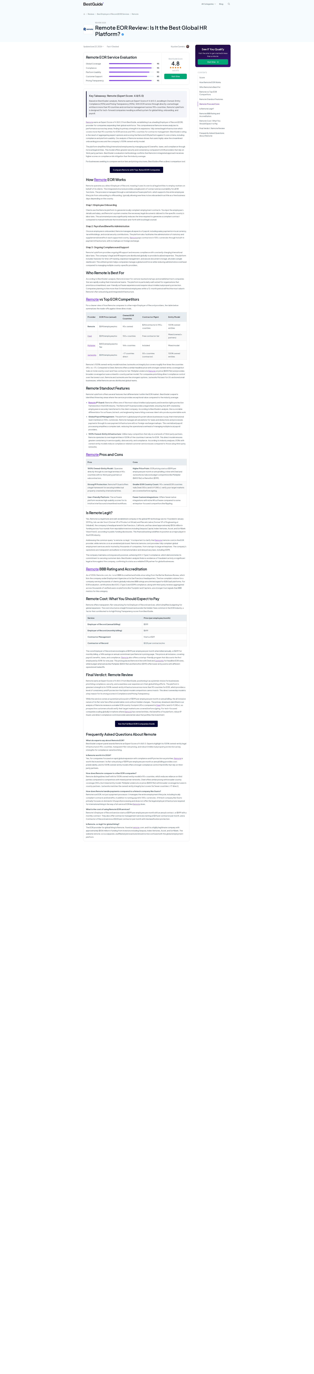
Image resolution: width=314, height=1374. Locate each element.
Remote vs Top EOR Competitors (208, 93)
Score (202, 77)
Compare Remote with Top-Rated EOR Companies (136, 170)
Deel (90, 336)
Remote (89, 122)
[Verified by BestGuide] (122, 34)
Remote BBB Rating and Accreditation (209, 114)
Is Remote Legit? (206, 108)
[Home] (84, 14)
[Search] (229, 4)
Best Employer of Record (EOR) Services (113, 14)
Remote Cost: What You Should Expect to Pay (209, 122)
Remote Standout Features (211, 99)
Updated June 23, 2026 (92, 46)
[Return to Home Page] (93, 4)
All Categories (208, 4)
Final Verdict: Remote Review (212, 128)
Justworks (92, 355)
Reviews (91, 14)
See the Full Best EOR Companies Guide (136, 724)
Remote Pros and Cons (209, 104)
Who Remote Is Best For (209, 87)
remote (136, 827)
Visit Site (175, 76)
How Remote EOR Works (210, 82)
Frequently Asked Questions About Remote (211, 134)
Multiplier (91, 345)
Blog (221, 4)
